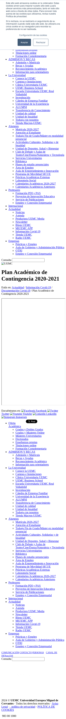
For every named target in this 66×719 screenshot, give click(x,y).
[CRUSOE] (59, 678)
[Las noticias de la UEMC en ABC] (58, 668)
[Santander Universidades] (56, 687)
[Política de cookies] (10, 706)
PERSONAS (38, 652)
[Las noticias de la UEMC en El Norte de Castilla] (24, 668)
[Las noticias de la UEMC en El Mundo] (25, 678)
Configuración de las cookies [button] (33, 34)
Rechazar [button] (40, 42)
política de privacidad (23, 706)
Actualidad (18, 287)
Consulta (6, 259)
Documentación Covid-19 (15, 290)
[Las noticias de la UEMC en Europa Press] (45, 678)
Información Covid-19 (38, 287)
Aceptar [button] (24, 42)
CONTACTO (26, 652)
